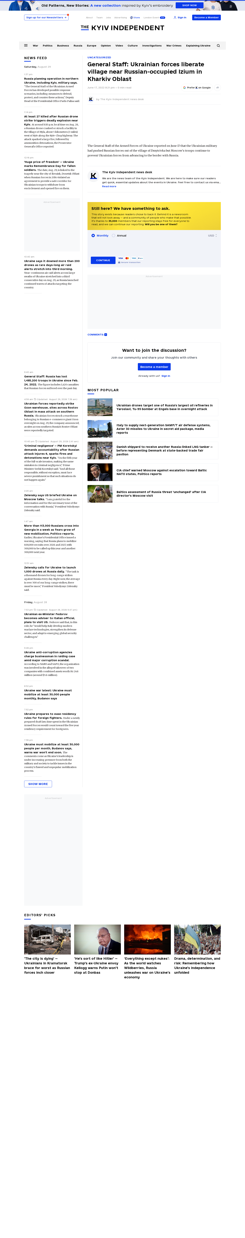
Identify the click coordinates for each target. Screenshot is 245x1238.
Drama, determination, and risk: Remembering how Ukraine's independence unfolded (197, 965)
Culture (133, 45)
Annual (121, 235)
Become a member (154, 366)
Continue (103, 260)
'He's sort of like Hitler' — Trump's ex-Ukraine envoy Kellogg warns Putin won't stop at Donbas (96, 965)
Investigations (152, 45)
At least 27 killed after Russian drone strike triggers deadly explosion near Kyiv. (51, 120)
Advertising (120, 17)
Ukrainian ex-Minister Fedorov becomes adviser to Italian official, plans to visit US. (49, 618)
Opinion (106, 45)
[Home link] (122, 27)
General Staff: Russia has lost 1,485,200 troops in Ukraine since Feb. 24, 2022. (51, 380)
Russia (78, 45)
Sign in (166, 375)
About (89, 17)
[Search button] (218, 45)
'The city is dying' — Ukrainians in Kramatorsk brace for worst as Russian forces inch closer (47, 965)
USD (211, 235)
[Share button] (217, 87)
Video (119, 45)
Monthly (102, 235)
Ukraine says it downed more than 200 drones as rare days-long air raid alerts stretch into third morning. (52, 264)
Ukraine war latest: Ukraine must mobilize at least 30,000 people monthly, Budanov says (48, 694)
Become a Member (206, 17)
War (35, 45)
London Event (151, 17)
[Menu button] (26, 45)
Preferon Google (199, 87)
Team (99, 17)
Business (63, 45)
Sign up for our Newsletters (46, 17)
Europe (91, 45)
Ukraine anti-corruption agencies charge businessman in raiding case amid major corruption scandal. (49, 656)
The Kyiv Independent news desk (122, 99)
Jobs (108, 17)
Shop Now (189, 5)
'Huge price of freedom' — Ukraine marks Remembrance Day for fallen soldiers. (50, 165)
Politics (47, 45)
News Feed (35, 58)
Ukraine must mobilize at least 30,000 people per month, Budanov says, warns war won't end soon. (51, 748)
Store (137, 17)
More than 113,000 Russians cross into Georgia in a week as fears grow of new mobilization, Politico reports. (51, 529)
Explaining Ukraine (198, 45)
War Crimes (174, 45)
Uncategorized (99, 57)
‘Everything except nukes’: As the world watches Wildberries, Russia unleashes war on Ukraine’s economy (147, 968)
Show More (38, 783)
